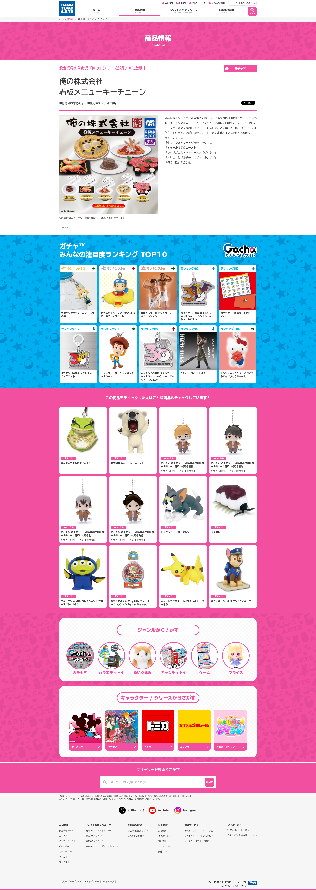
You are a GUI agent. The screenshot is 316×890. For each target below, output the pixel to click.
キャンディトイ (66, 852)
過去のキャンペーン (95, 841)
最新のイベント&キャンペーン (99, 831)
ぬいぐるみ (64, 846)
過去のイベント (93, 836)
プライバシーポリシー (72, 882)
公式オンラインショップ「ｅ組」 (199, 831)
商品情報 (139, 11)
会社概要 (162, 831)
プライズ (63, 862)
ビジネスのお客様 (242, 3)
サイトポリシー (92, 882)
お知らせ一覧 (233, 825)
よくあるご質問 (218, 3)
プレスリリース (199, 3)
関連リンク (163, 852)
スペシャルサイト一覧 (237, 830)
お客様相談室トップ (137, 831)
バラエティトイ (66, 841)
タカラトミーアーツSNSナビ (198, 836)
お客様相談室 (226, 11)
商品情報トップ (66, 831)
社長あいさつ (164, 836)
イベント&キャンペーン (183, 11)
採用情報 (182, 3)
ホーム (96, 11)
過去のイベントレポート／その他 (100, 846)
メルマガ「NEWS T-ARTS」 (198, 841)
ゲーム (62, 857)
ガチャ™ (240, 68)
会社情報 (169, 3)
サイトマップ (108, 882)
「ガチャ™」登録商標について (241, 835)
